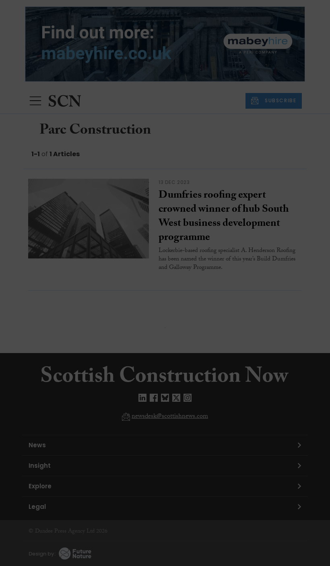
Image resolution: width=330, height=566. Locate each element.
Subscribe (239, 177)
